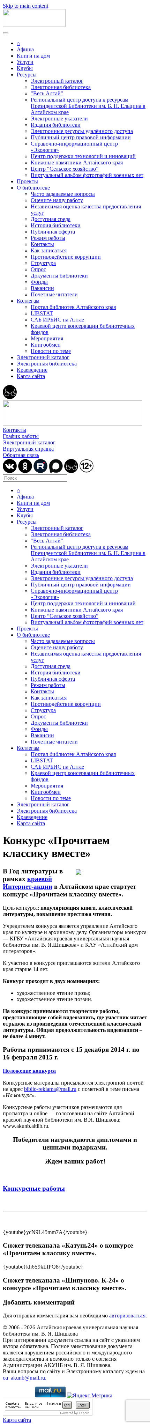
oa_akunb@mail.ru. (24, 1378)
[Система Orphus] (47, 1414)
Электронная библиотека (61, 87)
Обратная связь (21, 455)
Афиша (25, 49)
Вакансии (42, 288)
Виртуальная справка (28, 449)
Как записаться (49, 250)
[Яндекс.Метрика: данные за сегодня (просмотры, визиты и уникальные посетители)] (89, 1395)
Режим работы (48, 238)
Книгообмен (46, 345)
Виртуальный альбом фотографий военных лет (87, 175)
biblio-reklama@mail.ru (50, 1089)
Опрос (38, 269)
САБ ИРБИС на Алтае (57, 320)
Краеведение (32, 370)
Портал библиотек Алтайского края (73, 307)
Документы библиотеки (59, 276)
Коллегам (28, 301)
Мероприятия (47, 338)
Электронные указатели (59, 118)
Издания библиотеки (56, 125)
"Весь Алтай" (47, 93)
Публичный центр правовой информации (81, 137)
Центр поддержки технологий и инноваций (83, 156)
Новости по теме (51, 351)
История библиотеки (56, 225)
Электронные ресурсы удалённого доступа (82, 131)
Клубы (25, 68)
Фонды (39, 282)
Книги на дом (33, 56)
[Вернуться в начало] (34, 25)
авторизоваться (127, 1315)
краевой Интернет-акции (27, 882)
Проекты (27, 181)
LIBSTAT (42, 313)
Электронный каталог (57, 81)
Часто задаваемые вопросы (63, 194)
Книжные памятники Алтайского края (77, 162)
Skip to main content (25, 6)
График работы (21, 436)
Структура (43, 263)
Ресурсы (27, 74)
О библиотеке (33, 188)
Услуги (25, 62)
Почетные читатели (54, 294)
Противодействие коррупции (66, 257)
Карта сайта (31, 376)
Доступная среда (50, 219)
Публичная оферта (53, 232)
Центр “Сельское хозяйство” (64, 169)
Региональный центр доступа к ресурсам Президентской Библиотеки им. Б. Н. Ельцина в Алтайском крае (88, 106)
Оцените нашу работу (57, 200)
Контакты (42, 244)
